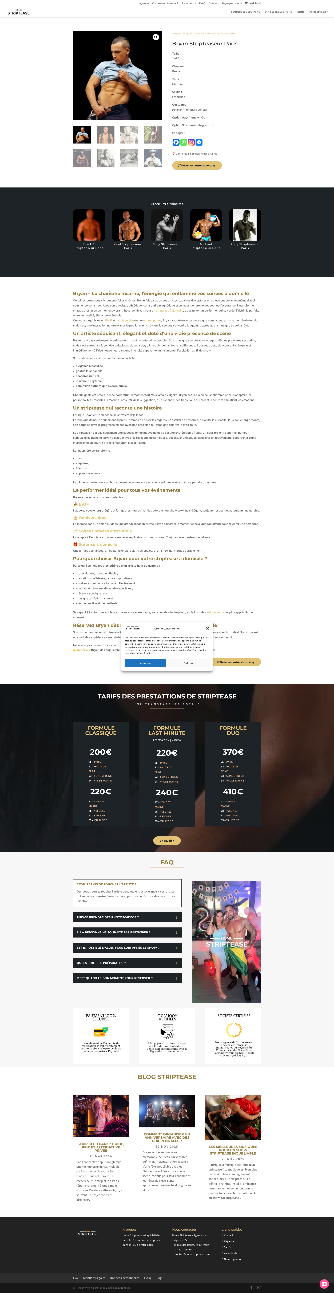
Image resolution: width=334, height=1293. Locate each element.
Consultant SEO (122, 1288)
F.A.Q (202, 3)
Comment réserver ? (165, 3)
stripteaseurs (215, 612)
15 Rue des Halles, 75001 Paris (191, 1244)
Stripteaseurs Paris (278, 12)
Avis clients (189, 3)
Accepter (145, 663)
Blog (159, 1278)
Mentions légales (94, 1278)
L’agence (143, 3)
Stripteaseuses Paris (245, 12)
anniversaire (125, 320)
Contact (214, 3)
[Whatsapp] (183, 142)
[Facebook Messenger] (199, 142)
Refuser (188, 663)
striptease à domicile (169, 310)
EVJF (108, 320)
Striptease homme (193, 33)
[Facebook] (176, 142)
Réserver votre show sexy (198, 165)
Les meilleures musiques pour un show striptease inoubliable (233, 1150)
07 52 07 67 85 (183, 1249)
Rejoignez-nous (232, 3)
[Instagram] (191, 142)
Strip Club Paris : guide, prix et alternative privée (101, 1147)
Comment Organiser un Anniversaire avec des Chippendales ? (167, 1137)
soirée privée (152, 320)
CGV (76, 1278)
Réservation (319, 12)
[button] (207, 628)
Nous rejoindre (233, 1259)
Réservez (83, 650)
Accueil (176, 33)
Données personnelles (125, 1278)
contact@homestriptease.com (192, 1254)
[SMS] (324, 1284)
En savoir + (167, 840)
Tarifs (300, 12)
